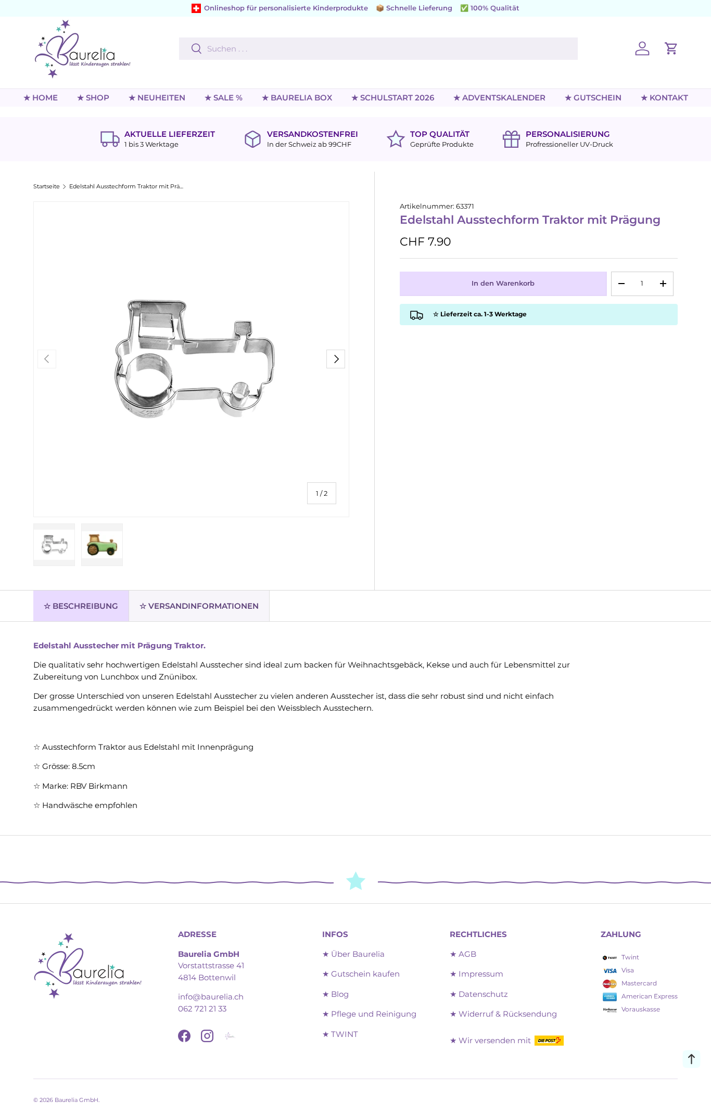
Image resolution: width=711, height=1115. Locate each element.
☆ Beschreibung (81, 606)
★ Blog (335, 994)
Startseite (46, 186)
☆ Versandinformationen (199, 606)
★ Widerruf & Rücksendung (503, 1014)
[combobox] (378, 48)
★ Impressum (476, 974)
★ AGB (463, 954)
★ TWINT (340, 1034)
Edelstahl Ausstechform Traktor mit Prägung (127, 186)
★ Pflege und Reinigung (369, 1014)
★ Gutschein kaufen (361, 974)
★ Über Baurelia (353, 954)
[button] (671, 48)
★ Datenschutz (479, 994)
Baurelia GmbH (76, 1100)
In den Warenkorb (503, 283)
